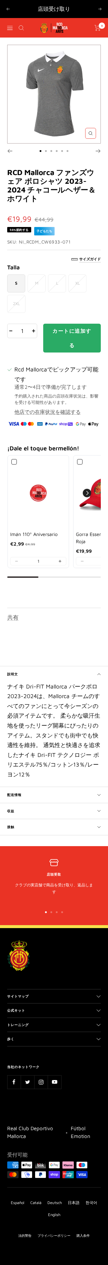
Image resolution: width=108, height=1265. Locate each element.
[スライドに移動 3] (51, 151)
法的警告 (25, 1235)
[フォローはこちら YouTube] (54, 1082)
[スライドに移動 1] (40, 151)
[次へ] (98, 151)
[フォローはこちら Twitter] (27, 1082)
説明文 (12, 674)
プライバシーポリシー (54, 1235)
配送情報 (14, 795)
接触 (10, 827)
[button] (16, 561)
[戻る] (9, 151)
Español (17, 1202)
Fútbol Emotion (80, 1132)
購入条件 (83, 1235)
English (54, 1214)
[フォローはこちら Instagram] (41, 1082)
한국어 (91, 1202)
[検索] (21, 28)
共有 (13, 617)
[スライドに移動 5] (62, 151)
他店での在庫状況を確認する (47, 412)
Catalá (35, 1202)
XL (77, 283)
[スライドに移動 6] (67, 151)
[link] (38, 493)
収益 (10, 811)
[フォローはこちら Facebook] (14, 1082)
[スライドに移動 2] (46, 151)
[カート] (97, 28)
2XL (16, 303)
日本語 (74, 1202)
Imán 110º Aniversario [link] (34, 534)
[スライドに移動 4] (57, 151)
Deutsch (54, 1202)
